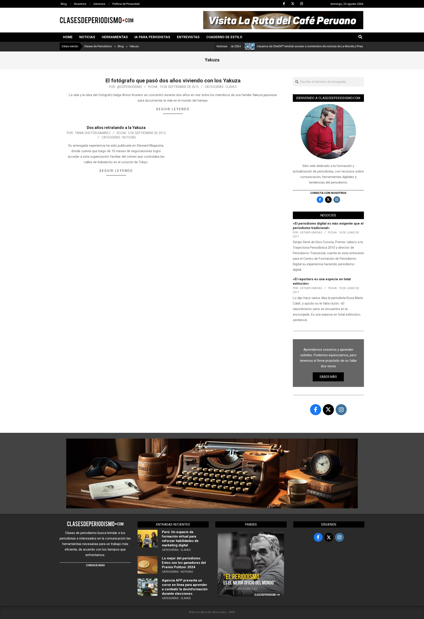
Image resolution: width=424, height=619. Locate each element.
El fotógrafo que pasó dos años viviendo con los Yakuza (172, 81)
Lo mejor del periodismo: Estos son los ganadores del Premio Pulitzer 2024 (184, 562)
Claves (231, 87)
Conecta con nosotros (328, 193)
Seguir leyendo (173, 109)
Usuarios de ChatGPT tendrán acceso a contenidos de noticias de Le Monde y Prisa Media (298, 46)
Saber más (328, 377)
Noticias (129, 137)
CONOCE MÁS (95, 565)
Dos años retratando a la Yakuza (116, 127)
